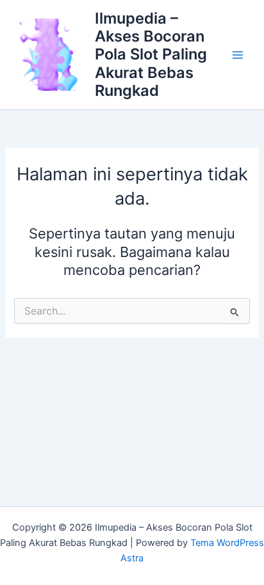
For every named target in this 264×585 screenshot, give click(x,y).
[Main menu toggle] (237, 55)
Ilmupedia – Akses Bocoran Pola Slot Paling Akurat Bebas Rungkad (151, 54)
